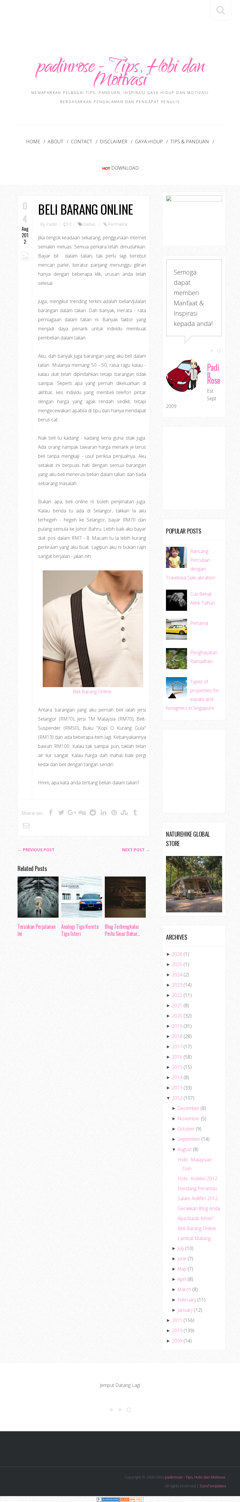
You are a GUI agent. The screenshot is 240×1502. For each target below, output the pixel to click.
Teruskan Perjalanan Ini (36, 930)
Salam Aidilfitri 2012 (198, 1198)
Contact (81, 141)
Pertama (199, 623)
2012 (177, 1098)
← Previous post (36, 849)
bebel (89, 224)
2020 (177, 1015)
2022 (177, 995)
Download (125, 168)
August (184, 1149)
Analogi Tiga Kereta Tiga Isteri (79, 930)
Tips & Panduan (189, 141)
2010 (177, 1330)
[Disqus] (84, 1031)
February (186, 1299)
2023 (177, 985)
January (185, 1310)
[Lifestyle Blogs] (108, 1499)
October (186, 1129)
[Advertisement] (124, 17)
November (188, 1118)
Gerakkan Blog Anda (199, 1208)
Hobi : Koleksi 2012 (197, 1178)
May (181, 1269)
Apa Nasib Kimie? (195, 1218)
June (181, 1258)
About (55, 141)
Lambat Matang (194, 1238)
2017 (177, 1046)
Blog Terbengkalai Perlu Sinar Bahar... (122, 930)
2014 (177, 1077)
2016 (177, 1057)
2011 (177, 1320)
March (184, 1289)
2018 (177, 1036)
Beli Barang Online (85, 209)
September (188, 1139)
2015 (177, 1067)
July (180, 1248)
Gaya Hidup (149, 141)
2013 (177, 1087)
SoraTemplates (213, 1485)
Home (33, 141)
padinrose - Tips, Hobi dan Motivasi (120, 74)
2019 (177, 1026)
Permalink (118, 224)
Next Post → (136, 849)
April (181, 1279)
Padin (51, 224)
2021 (177, 1005)
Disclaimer (113, 141)
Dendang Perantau (197, 1188)
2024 (177, 974)
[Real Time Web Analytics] (131, 1499)
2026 (177, 954)
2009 (177, 1341)
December (188, 1108)
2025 (177, 964)
